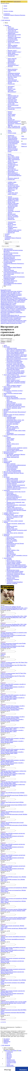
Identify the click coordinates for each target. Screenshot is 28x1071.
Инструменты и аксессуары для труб (13, 169)
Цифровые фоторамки (9, 278)
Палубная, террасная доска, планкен (16, 406)
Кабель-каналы (22, 564)
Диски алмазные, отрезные (17, 352)
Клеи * (9, 94)
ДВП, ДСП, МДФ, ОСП (14, 126)
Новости (12, 15)
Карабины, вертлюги (13, 200)
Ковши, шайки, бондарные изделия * (13, 54)
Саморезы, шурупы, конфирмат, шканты (17, 447)
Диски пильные (11, 353)
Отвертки (12, 368)
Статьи (8, 1063)
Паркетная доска (12, 259)
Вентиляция (11, 62)
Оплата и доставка (8, 11)
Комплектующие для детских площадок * (13, 96)
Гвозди (9, 117)
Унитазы (11, 270)
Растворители (10, 433)
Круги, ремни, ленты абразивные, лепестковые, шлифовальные (17, 355)
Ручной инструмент (13, 40)
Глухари (10, 118)
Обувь (9, 130)
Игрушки (10, 87)
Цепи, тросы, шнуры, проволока (15, 532)
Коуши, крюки (11, 202)
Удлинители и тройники (13, 579)
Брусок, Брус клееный (13, 74)
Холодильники (7, 255)
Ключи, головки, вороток (13, 365)
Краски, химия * (12, 98)
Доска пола (11, 78)
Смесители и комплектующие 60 (15, 509)
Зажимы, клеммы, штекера (14, 230)
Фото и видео (7, 275)
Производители (11, 1066)
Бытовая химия (12, 214)
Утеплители (11, 208)
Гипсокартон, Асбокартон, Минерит (16, 454)
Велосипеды (14, 280)
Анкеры (10, 113)
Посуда (8, 547)
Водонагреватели (15, 255)
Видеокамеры (7, 276)
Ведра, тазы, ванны (13, 215)
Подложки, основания (9, 260)
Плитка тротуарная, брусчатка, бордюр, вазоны (13, 150)
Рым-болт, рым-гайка (13, 203)
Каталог (7, 25)
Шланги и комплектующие (13, 489)
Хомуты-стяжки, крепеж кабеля (15, 450)
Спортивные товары (9, 279)
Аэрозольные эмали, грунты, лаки (13, 103)
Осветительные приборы (13, 571)
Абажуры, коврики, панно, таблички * (13, 46)
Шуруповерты (18, 283)
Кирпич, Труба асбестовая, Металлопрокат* (12, 90)
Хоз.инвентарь (10, 552)
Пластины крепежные (13, 140)
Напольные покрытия (9, 258)
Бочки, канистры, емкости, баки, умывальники (12, 60)
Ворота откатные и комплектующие (12, 69)
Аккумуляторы (7, 284)
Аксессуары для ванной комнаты (15, 536)
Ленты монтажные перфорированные (12, 139)
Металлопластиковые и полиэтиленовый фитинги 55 (14, 175)
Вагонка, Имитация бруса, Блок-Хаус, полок (14, 76)
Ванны (5, 267)
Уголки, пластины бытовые (14, 470)
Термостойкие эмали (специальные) (16, 434)
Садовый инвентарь (13, 164)
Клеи (5, 272)
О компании (7, 13)
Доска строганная (12, 79)
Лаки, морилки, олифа (12, 426)
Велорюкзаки (7, 280)
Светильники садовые (17, 572)
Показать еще (11, 41)
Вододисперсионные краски (14, 421)
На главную (7, 1038)
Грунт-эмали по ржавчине (14, 107)
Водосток (10, 66)
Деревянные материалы (14, 73)
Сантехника (11, 167)
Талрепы (9, 531)
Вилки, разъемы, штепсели (12, 225)
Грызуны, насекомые (13, 216)
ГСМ (9, 71)
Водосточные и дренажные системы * (13, 64)
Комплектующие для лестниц (14, 404)
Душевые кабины (11, 267)
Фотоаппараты (21, 276)
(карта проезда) (17, 1)
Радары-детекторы (13, 252)
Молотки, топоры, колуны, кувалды (16, 366)
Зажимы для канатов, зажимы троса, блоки (13, 198)
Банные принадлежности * (13, 377)
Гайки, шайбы (11, 115)
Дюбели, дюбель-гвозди (13, 443)
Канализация (11, 171)
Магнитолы (7, 251)
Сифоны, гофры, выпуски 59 (14, 507)
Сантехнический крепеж (13, 449)
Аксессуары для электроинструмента (13, 31)
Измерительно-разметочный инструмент (14, 34)
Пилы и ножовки (19, 368)
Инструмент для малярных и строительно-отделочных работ (14, 37)
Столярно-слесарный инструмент (13, 323)
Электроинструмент (13, 29)
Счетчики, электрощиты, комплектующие (13, 577)
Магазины (9, 1055)
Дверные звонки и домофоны (12, 228)
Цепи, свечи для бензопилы (14, 357)
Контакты (22, 15)
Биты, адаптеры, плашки (13, 350)
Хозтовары (10, 210)
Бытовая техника (8, 254)
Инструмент (11, 28)
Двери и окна (11, 190)
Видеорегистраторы (18, 250)
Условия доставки (11, 1061)
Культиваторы (7, 263)
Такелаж (10, 196)
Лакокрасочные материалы (13, 272)
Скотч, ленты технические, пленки (15, 370)
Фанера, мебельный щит (14, 127)
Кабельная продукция (13, 231)
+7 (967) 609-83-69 (5, 20)
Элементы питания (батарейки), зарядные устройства (15, 582)
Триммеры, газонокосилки (13, 486)
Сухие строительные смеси (14, 273)
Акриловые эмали (12, 99)
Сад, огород (11, 155)
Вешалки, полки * (12, 50)
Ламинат (6, 259)
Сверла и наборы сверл (21, 356)
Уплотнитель (10, 551)
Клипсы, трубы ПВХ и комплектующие (17, 566)
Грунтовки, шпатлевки (12, 423)
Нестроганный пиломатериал (14, 405)
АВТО (9, 26)
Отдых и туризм (12, 133)
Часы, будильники (11, 554)
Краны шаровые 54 (13, 172)
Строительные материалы (10, 271)
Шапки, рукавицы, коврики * (14, 385)
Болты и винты (12, 114)
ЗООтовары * (11, 86)
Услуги (5, 8)
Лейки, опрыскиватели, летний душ (16, 481)
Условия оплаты (11, 1059)
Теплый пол (10, 580)
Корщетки (17, 353)
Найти (6, 243)
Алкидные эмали (12, 101)
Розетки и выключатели (13, 575)
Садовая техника (8, 262)
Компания (6, 1040)
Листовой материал (13, 122)
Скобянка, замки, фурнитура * (12, 182)
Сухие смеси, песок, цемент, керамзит (13, 193)
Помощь (6, 1042)
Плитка (19, 259)
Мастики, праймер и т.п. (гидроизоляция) (13, 428)
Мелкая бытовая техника (13, 570)
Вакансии (17, 15)
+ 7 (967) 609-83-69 (23, 127)
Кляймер (9, 446)
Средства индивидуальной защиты (15, 372)
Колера (8, 425)
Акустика (6, 252)
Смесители (6, 270)
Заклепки (9, 445)
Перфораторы (10, 283)
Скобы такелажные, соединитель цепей (13, 205)
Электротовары (12, 222)
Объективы (14, 276)
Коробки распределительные (14, 567)
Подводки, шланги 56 (13, 178)
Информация (7, 1041)
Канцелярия (11, 218)
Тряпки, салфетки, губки (13, 550)
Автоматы (10, 223)
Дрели (5, 283)
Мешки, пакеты (11, 546)
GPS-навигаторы (8, 250)
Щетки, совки (10, 556)
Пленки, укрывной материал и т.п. (12, 162)
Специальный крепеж (13, 142)
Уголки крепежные (13, 143)
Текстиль (9, 548)
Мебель (10, 191)
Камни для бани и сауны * (14, 51)
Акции (5, 5)
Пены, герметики (12, 137)
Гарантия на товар (11, 1062)
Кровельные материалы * (14, 121)
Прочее (9, 154)
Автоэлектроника (8, 248)
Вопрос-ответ (10, 1065)
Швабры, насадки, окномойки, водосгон (17, 555)
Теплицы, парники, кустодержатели (16, 485)
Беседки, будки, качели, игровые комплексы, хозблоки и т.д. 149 (14, 187)
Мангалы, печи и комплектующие (12, 147)
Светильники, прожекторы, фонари (16, 574)
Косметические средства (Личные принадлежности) (15, 544)
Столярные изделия (13, 184)
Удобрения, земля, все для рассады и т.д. (17, 487)
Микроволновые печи (9, 256)
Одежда (10, 131)
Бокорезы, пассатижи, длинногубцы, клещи (15, 363)
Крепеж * (10, 111)
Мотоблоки (14, 263)
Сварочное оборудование (13, 320)
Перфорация (11, 135)
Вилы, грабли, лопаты (13, 156)
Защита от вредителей (13, 158)
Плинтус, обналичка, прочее (14, 408)
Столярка (7, 233)
